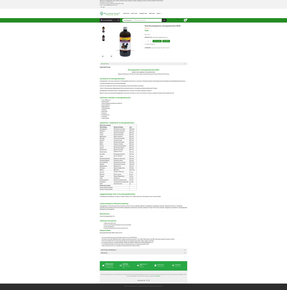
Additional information (108, 250)
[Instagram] (148, 280)
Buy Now (166, 41)
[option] (125, 42)
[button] (102, 56)
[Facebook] (146, 280)
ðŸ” (111, 56)
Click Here (157, 276)
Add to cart (157, 41)
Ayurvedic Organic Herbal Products (160, 47)
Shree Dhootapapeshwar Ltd (160, 37)
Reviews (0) (104, 253)
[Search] (164, 20)
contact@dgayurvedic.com (110, 5)
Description (104, 64)
